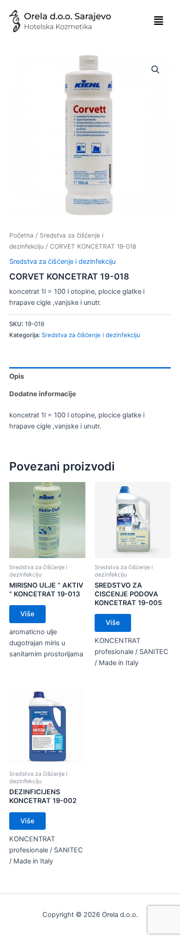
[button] (158, 20)
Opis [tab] (16, 376)
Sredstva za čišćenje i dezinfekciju (62, 261)
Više (27, 614)
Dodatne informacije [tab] (42, 394)
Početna (21, 235)
